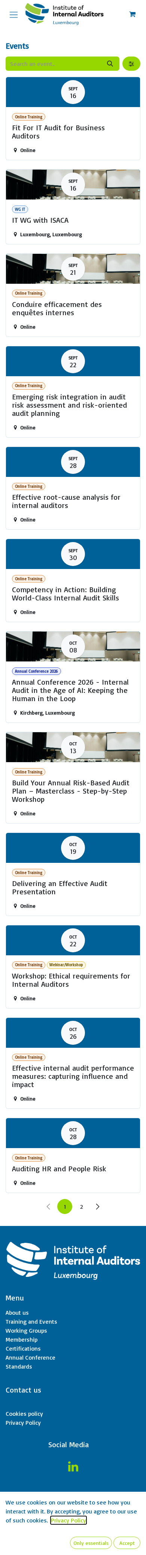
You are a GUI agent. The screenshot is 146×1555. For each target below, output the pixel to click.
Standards (19, 1366)
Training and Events (31, 1321)
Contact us (23, 1389)
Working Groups (26, 1330)
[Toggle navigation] (14, 14)
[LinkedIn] (73, 1467)
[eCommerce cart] (132, 14)
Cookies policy (24, 1413)
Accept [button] (127, 1543)
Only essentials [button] (91, 1543)
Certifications (23, 1348)
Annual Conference (30, 1357)
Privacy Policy (23, 1422)
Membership (21, 1339)
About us (17, 1312)
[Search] (110, 64)
